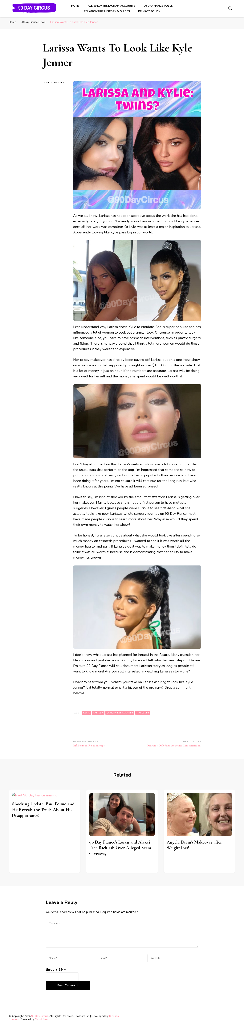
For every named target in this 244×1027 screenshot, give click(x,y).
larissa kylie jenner (120, 713)
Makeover (143, 713)
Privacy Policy (149, 11)
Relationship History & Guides (107, 11)
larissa (98, 713)
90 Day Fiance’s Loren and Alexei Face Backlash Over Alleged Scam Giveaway (120, 847)
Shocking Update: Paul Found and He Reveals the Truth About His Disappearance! (43, 809)
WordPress (42, 1019)
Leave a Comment (55, 82)
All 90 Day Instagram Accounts (111, 6)
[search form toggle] (230, 8)
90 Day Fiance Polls (158, 6)
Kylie (86, 713)
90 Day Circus (39, 1016)
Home (75, 6)
